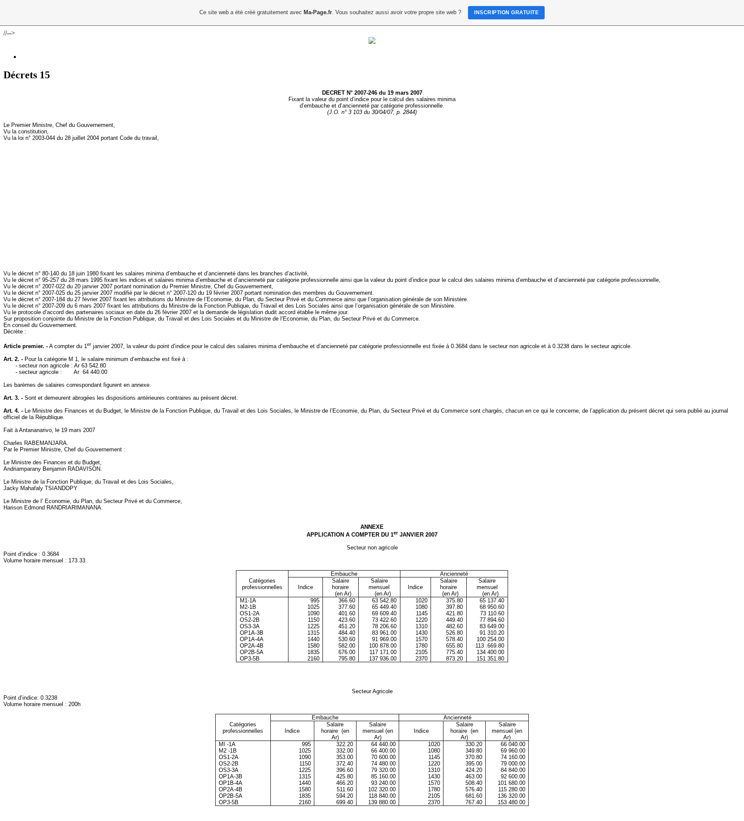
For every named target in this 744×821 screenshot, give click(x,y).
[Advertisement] (372, 205)
